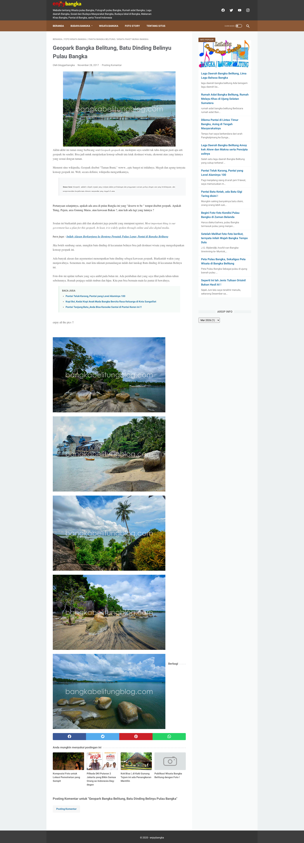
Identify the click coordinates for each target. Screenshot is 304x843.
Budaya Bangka (80, 25)
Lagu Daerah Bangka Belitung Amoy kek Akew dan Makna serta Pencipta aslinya (224, 149)
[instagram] (247, 10)
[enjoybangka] (69, 4)
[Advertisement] (119, 441)
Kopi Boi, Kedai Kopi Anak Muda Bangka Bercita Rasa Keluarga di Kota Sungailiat (111, 301)
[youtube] (239, 10)
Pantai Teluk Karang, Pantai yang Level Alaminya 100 (95, 296)
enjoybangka (157, 837)
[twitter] (231, 10)
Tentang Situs (156, 25)
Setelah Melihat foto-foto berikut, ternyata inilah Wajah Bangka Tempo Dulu (224, 238)
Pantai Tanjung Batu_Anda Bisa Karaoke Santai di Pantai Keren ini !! (104, 307)
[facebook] (222, 10)
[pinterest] (136, 736)
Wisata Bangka (108, 25)
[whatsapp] (169, 736)
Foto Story (132, 25)
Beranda (58, 25)
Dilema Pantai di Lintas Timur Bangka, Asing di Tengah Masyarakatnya (219, 124)
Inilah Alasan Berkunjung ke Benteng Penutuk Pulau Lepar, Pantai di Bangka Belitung (117, 236)
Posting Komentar (112, 65)
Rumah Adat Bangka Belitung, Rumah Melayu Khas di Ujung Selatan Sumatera (225, 99)
